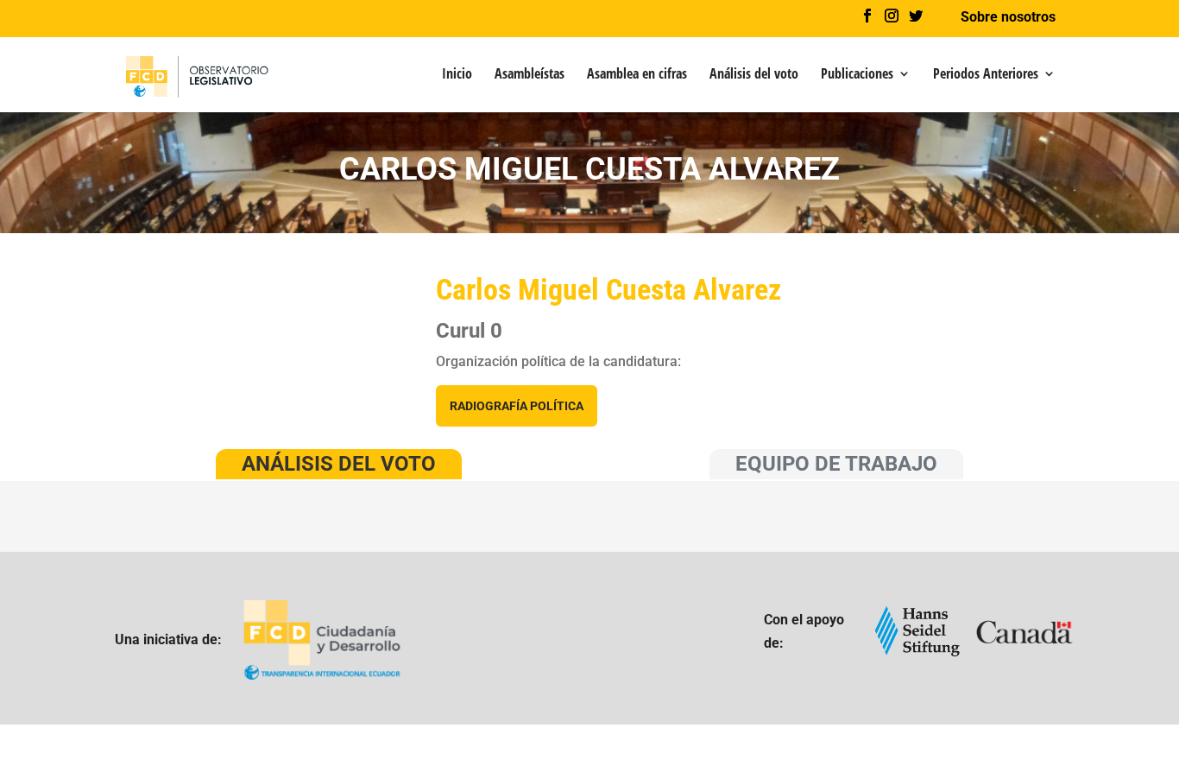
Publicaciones (857, 75)
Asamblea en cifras (637, 75)
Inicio (457, 75)
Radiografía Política (516, 406)
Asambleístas (529, 75)
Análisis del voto (753, 75)
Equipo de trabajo (836, 464)
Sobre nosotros (1008, 17)
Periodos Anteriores (985, 75)
